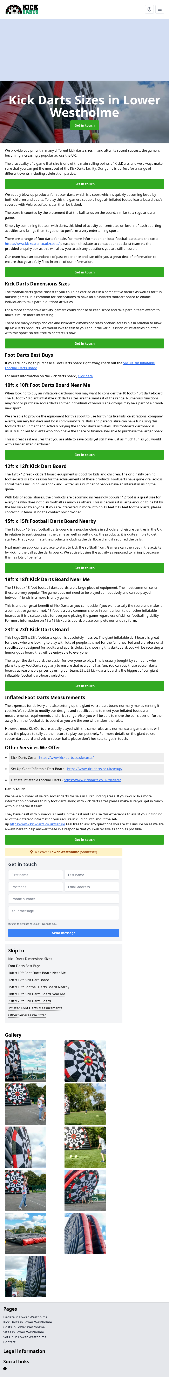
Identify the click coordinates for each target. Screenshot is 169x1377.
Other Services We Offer (27, 1015)
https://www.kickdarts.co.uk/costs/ (32, 243)
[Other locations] (149, 9)
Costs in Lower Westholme (24, 1327)
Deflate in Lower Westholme (25, 1317)
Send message (63, 933)
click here (85, 376)
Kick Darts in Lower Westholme (27, 1322)
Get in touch (84, 125)
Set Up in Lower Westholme (24, 1337)
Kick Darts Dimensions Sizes (30, 958)
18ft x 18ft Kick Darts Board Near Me (36, 994)
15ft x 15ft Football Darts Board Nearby (38, 987)
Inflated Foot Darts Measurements (35, 1008)
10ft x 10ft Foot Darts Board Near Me (37, 973)
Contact (9, 1342)
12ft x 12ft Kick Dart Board (28, 980)
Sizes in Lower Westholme (23, 1332)
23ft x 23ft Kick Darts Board (29, 1001)
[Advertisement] (84, 50)
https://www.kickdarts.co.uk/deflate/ (92, 780)
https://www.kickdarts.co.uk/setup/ (94, 768)
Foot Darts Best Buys (24, 966)
